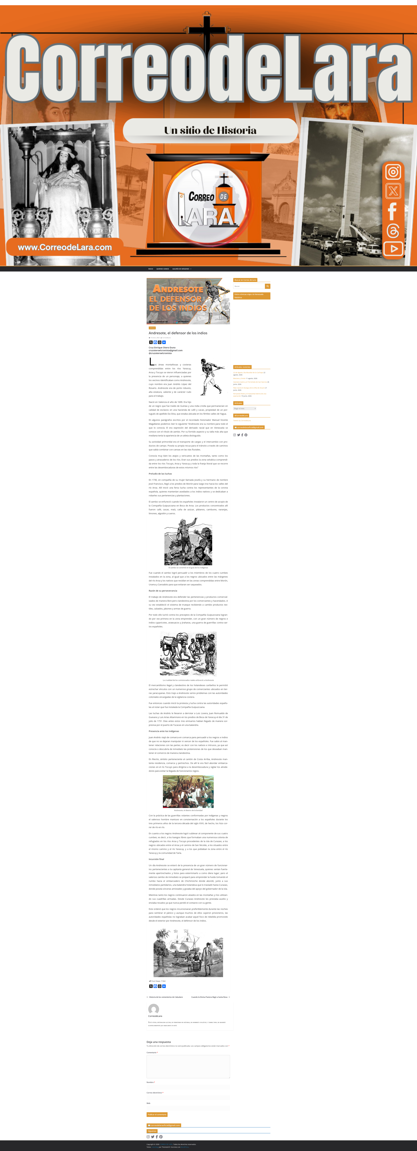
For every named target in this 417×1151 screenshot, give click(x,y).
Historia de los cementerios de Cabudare (166, 997)
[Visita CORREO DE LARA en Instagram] (234, 435)
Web (148, 1103)
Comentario (152, 1052)
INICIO (150, 269)
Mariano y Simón (239, 378)
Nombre (151, 1082)
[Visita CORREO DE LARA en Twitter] (238, 435)
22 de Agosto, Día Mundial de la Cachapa (248, 372)
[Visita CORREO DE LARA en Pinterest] (245, 435)
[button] (190, 268)
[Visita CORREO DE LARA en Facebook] (242, 435)
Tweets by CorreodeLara (242, 420)
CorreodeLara (166, 338)
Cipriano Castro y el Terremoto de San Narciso (250, 382)
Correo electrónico (155, 1093)
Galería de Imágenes (180, 269)
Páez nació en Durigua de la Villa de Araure (249, 388)
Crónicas (152, 328)
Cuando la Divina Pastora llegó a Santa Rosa (209, 997)
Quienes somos (162, 269)
